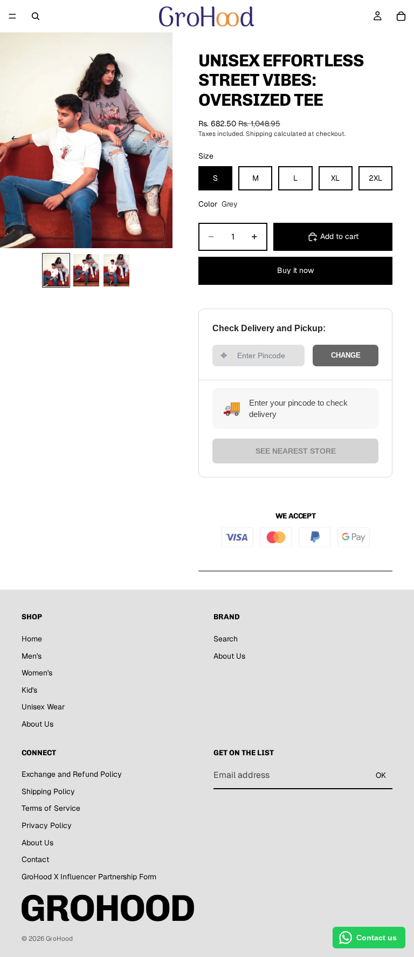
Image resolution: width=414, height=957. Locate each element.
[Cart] (401, 16)
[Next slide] (160, 140)
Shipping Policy (48, 791)
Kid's (29, 690)
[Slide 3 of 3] (116, 270)
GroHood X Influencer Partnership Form (89, 876)
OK (381, 775)
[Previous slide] (12, 140)
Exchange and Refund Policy (72, 774)
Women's (37, 673)
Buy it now (295, 270)
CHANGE (346, 355)
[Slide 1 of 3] (56, 270)
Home (32, 639)
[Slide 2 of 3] (86, 270)
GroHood (59, 938)
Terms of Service (51, 809)
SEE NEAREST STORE (296, 451)
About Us (37, 724)
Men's (32, 656)
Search (225, 639)
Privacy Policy (47, 825)
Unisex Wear (43, 707)
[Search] (35, 16)
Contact (35, 859)
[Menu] (12, 16)
